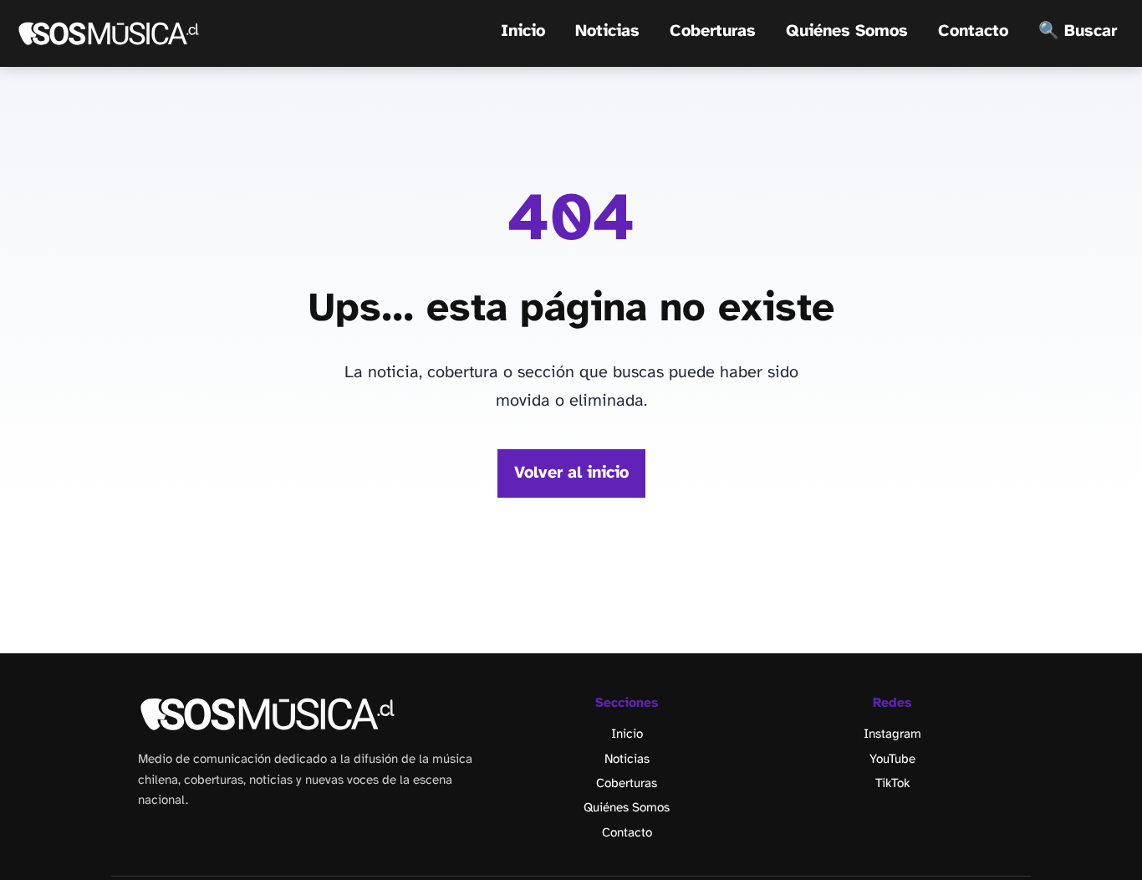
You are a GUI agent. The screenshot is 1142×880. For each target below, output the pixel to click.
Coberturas (713, 31)
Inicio (523, 31)
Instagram (892, 734)
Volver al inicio (571, 473)
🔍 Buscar (1077, 31)
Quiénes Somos (847, 31)
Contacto (973, 31)
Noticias (607, 31)
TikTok (892, 783)
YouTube (892, 759)
